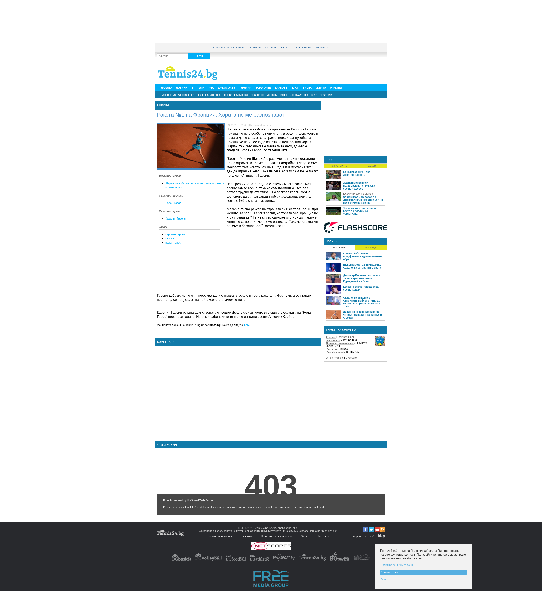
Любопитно (257, 94)
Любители (326, 94)
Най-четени (339, 247)
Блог (329, 160)
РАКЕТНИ (336, 87)
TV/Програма (168, 94)
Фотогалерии (186, 94)
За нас (305, 536)
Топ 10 (228, 94)
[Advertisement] (271, 21)
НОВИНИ (181, 87)
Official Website (335, 357)
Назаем (371, 166)
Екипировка (241, 94)
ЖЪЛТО (321, 87)
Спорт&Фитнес (299, 94)
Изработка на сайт (364, 536)
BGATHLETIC (270, 48)
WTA (211, 87)
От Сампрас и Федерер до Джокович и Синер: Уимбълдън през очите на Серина (363, 199)
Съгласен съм (389, 572)
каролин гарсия (175, 234)
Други (313, 94)
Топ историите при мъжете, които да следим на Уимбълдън (360, 211)
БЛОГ (295, 87)
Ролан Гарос (173, 203)
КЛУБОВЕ (281, 87)
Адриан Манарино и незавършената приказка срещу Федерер (359, 185)
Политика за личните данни (397, 564)
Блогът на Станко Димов (358, 193)
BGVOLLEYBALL (236, 48)
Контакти (323, 536)
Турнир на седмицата (342, 329)
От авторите (339, 166)
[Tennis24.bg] (312, 559)
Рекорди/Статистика (209, 94)
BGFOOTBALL (254, 48)
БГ (193, 87)
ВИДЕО (307, 87)
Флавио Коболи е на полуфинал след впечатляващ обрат (362, 256)
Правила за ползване (220, 536)
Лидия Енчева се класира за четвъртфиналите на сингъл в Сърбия (362, 314)
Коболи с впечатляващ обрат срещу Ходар (361, 288)
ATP (201, 87)
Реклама (247, 536)
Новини (163, 105)
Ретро (283, 94)
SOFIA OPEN (263, 87)
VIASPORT (285, 48)
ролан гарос (173, 242)
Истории (272, 94)
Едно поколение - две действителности (356, 173)
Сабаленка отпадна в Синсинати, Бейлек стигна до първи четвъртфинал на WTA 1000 (361, 302)
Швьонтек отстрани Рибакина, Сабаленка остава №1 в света (362, 266)
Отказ (384, 579)
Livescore (351, 357)
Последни (371, 247)
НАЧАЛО (166, 87)
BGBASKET (219, 48)
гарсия (169, 238)
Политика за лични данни (276, 536)
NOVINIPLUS (322, 48)
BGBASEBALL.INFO (303, 48)
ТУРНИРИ (245, 87)
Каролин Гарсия (175, 218)
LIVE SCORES (226, 87)
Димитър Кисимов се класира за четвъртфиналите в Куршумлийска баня (362, 278)
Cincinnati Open (345, 337)
